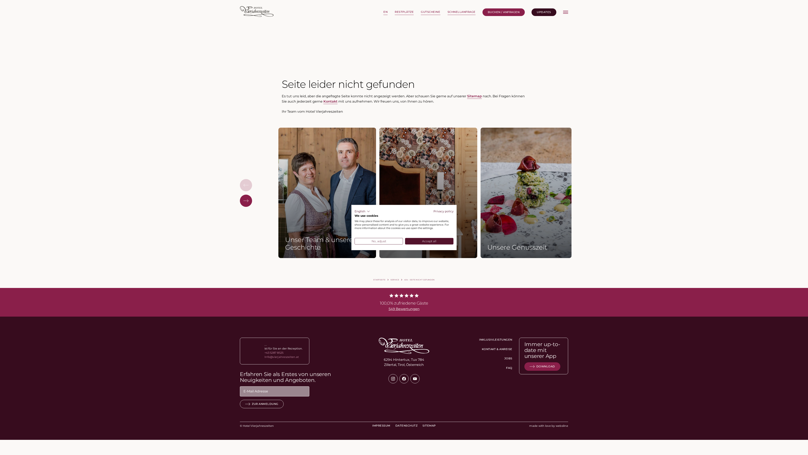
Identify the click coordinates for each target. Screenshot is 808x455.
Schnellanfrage (462, 11)
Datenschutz (406, 425)
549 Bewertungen (404, 309)
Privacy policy (443, 211)
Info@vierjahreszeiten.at (281, 357)
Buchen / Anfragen (504, 12)
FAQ (509, 367)
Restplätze (404, 11)
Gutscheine (430, 11)
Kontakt (330, 101)
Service (395, 280)
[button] (362, 211)
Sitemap (474, 96)
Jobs (508, 358)
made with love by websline (548, 425)
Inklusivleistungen (495, 339)
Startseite (379, 280)
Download (545, 366)
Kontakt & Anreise (497, 349)
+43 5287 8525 (273, 352)
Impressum (381, 425)
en (385, 11)
